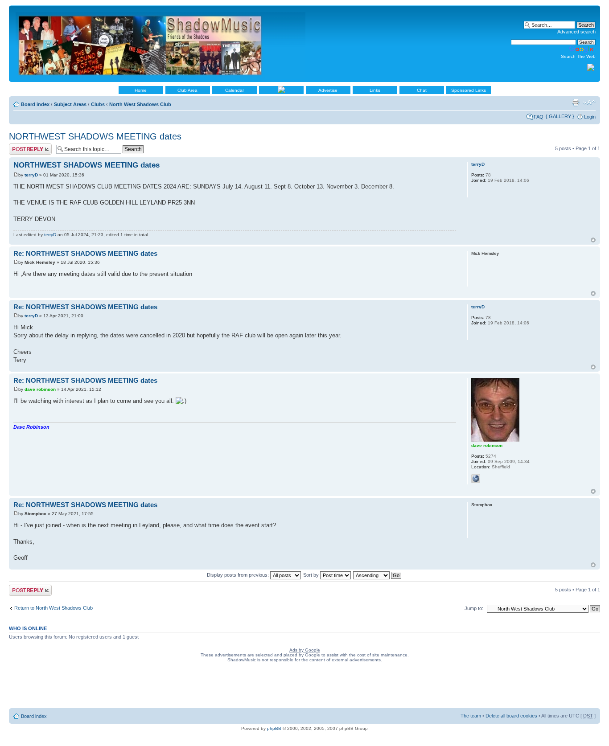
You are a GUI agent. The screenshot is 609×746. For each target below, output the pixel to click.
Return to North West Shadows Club (53, 608)
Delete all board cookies (511, 715)
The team (471, 715)
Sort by (311, 575)
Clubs (98, 104)
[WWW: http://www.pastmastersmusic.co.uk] (475, 478)
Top (593, 240)
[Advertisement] (304, 687)
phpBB (274, 728)
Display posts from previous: (238, 575)
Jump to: (474, 608)
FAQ (538, 116)
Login (590, 116)
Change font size (589, 102)
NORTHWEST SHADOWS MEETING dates (95, 136)
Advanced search (576, 31)
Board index (35, 104)
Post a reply (22, 146)
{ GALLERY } (560, 116)
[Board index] (161, 44)
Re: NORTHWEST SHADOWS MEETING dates (85, 253)
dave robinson (40, 389)
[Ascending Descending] (377, 575)
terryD (31, 174)
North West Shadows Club (140, 104)
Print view (575, 102)
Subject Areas (70, 104)
